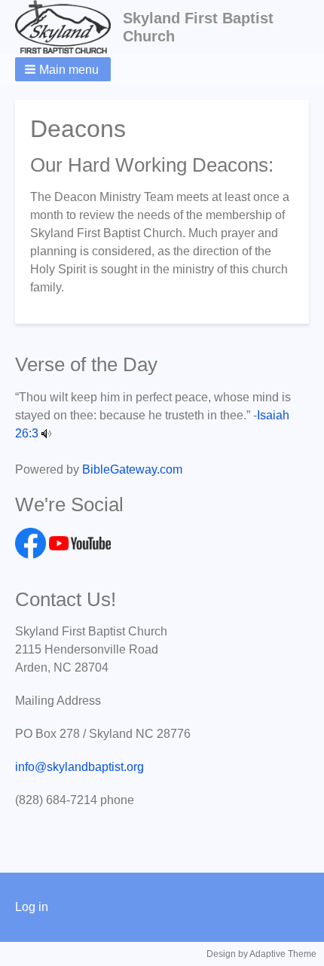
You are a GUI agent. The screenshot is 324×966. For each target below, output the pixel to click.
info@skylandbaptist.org (79, 766)
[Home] (69, 26)
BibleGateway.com (132, 469)
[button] (63, 69)
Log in (31, 906)
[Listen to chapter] (46, 433)
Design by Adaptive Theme (261, 954)
